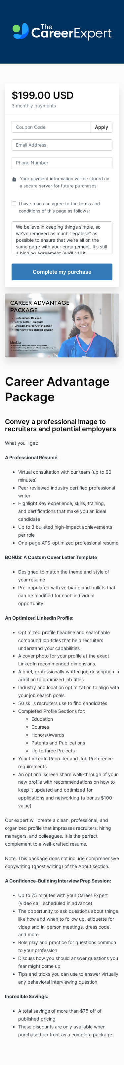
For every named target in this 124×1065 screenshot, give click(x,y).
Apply (101, 127)
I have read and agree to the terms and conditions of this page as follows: (59, 207)
